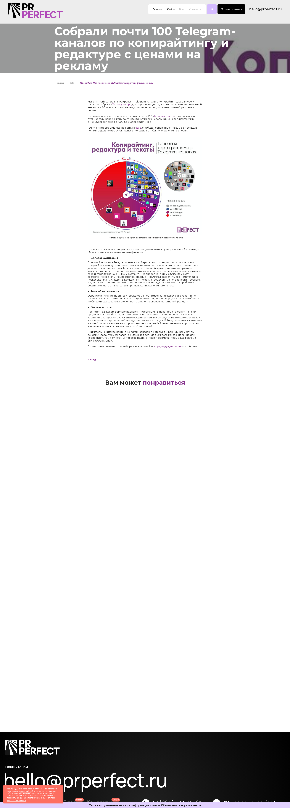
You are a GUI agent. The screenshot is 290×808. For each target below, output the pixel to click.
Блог (72, 83)
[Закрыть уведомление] (61, 787)
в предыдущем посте (167, 346)
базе (138, 127)
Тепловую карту (122, 104)
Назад (92, 359)
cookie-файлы (25, 791)
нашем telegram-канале (184, 805)
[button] (231, 9)
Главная (60, 83)
